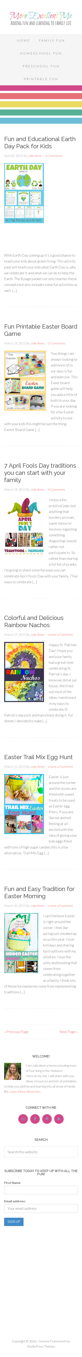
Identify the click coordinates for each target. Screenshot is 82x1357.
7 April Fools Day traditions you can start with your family (40, 472)
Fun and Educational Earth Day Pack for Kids (40, 142)
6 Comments (53, 155)
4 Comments (56, 489)
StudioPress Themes (41, 1346)
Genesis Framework (52, 1341)
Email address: (15, 1201)
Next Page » (69, 1031)
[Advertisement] (41, 269)
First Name (12, 1182)
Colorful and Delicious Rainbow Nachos (33, 621)
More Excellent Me (41, 18)
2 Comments (56, 343)
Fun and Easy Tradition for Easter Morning (39, 892)
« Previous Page (16, 1031)
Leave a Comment (60, 634)
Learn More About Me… (25, 1091)
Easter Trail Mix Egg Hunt (38, 757)
